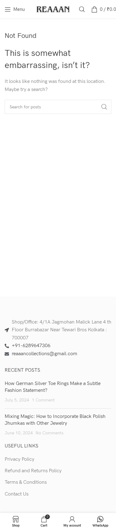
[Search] (82, 9)
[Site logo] (53, 9)
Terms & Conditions (26, 482)
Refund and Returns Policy (33, 471)
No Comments (49, 433)
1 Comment (43, 400)
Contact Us (16, 494)
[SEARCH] (104, 107)
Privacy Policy (19, 459)
